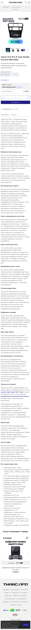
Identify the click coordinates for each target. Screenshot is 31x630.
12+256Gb (14, 74)
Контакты (24, 589)
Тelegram (13, 605)
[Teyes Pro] (15, 2)
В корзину (16, 102)
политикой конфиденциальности (10, 627)
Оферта (6, 602)
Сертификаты (10, 599)
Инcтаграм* (14, 602)
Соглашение (21, 599)
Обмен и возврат (19, 595)
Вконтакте (24, 602)
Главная (6, 7)
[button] (3, 50)
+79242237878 (15, 620)
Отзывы (24, 592)
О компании (15, 589)
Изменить (19, 87)
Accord (15, 9)
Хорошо (25, 624)
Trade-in (7, 592)
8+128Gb (5, 74)
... (24, 7)
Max (19, 605)
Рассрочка (16, 592)
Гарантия (8, 595)
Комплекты (16, 7)
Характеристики (6, 71)
